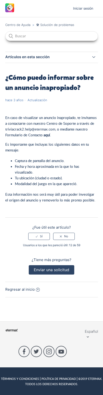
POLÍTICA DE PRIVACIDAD (59, 379)
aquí (47, 134)
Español (91, 331)
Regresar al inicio (20, 289)
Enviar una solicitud (51, 269)
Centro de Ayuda (17, 25)
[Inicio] (9, 11)
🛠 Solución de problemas (55, 25)
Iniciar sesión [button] (83, 8)
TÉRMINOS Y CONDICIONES (20, 379)
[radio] (39, 236)
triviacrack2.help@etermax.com (30, 129)
